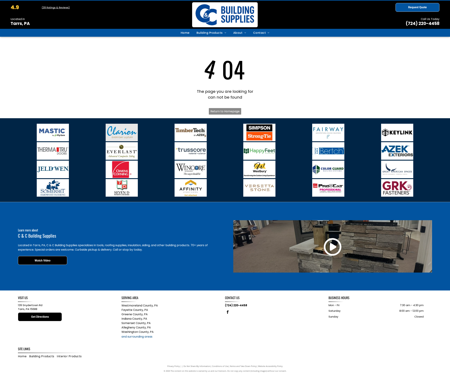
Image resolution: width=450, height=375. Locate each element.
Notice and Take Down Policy (243, 366)
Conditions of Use (220, 366)
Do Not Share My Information (197, 366)
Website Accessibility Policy (270, 366)
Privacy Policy (173, 366)
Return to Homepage (225, 111)
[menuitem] (185, 33)
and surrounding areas (136, 337)
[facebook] (227, 312)
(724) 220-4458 (422, 23)
